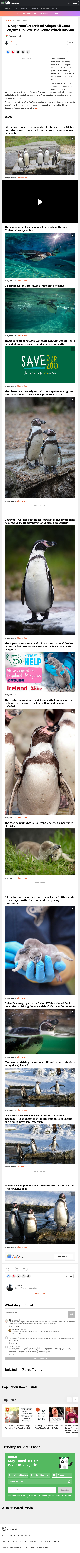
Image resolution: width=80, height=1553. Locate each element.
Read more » (40, 1294)
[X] (14, 1535)
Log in (75, 3)
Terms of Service (42, 1547)
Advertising (24, 1541)
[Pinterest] (11, 1535)
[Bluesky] (18, 1535)
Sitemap (57, 1541)
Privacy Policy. (48, 1497)
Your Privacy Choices (9, 1541)
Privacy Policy (29, 1547)
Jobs (40, 1541)
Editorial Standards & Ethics (12, 1547)
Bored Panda (10, 1529)
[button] (69, 1399)
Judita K (12, 42)
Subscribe (65, 1490)
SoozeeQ (15, 1329)
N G (10, 1320)
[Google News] (29, 1535)
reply (17, 1326)
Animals (8, 21)
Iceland (20, 695)
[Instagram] (7, 1535)
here (36, 108)
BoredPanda (12, 3)
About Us (33, 1541)
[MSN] (26, 1535)
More (53, 8)
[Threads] (22, 1535)
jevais (11, 1337)
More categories (16, 1482)
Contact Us (48, 1541)
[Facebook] (3, 1535)
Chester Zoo (22, 178)
